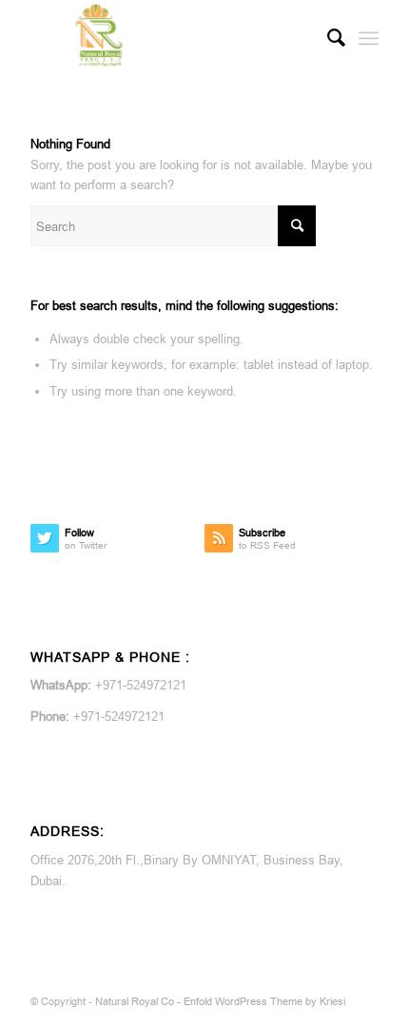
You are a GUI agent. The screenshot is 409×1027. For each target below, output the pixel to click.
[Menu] (369, 38)
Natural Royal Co (134, 1001)
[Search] (326, 38)
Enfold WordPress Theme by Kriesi (264, 1001)
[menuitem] (326, 38)
